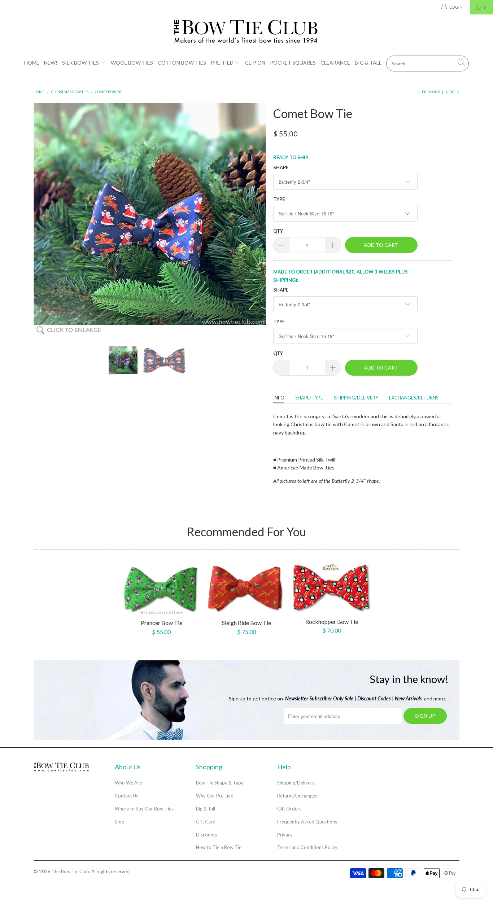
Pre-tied (222, 63)
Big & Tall (368, 63)
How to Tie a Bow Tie (218, 847)
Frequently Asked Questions (307, 822)
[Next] (253, 219)
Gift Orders (289, 809)
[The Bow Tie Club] (246, 31)
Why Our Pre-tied (215, 796)
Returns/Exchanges (297, 796)
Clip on (255, 63)
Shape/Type (309, 398)
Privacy (285, 835)
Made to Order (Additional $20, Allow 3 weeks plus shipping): (340, 276)
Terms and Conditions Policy (307, 847)
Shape (280, 167)
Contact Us (126, 796)
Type (279, 199)
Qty (278, 231)
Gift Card (205, 822)
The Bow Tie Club (70, 871)
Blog (119, 822)
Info (278, 398)
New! (50, 63)
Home (31, 63)
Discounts (206, 835)
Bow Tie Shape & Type (220, 783)
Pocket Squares (293, 63)
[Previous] (46, 219)
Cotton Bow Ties (182, 63)
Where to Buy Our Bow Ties (144, 809)
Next (450, 91)
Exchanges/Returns (414, 398)
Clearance (335, 63)
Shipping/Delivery (356, 398)
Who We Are (128, 783)
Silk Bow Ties (80, 63)
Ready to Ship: (291, 157)
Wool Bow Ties (132, 63)
